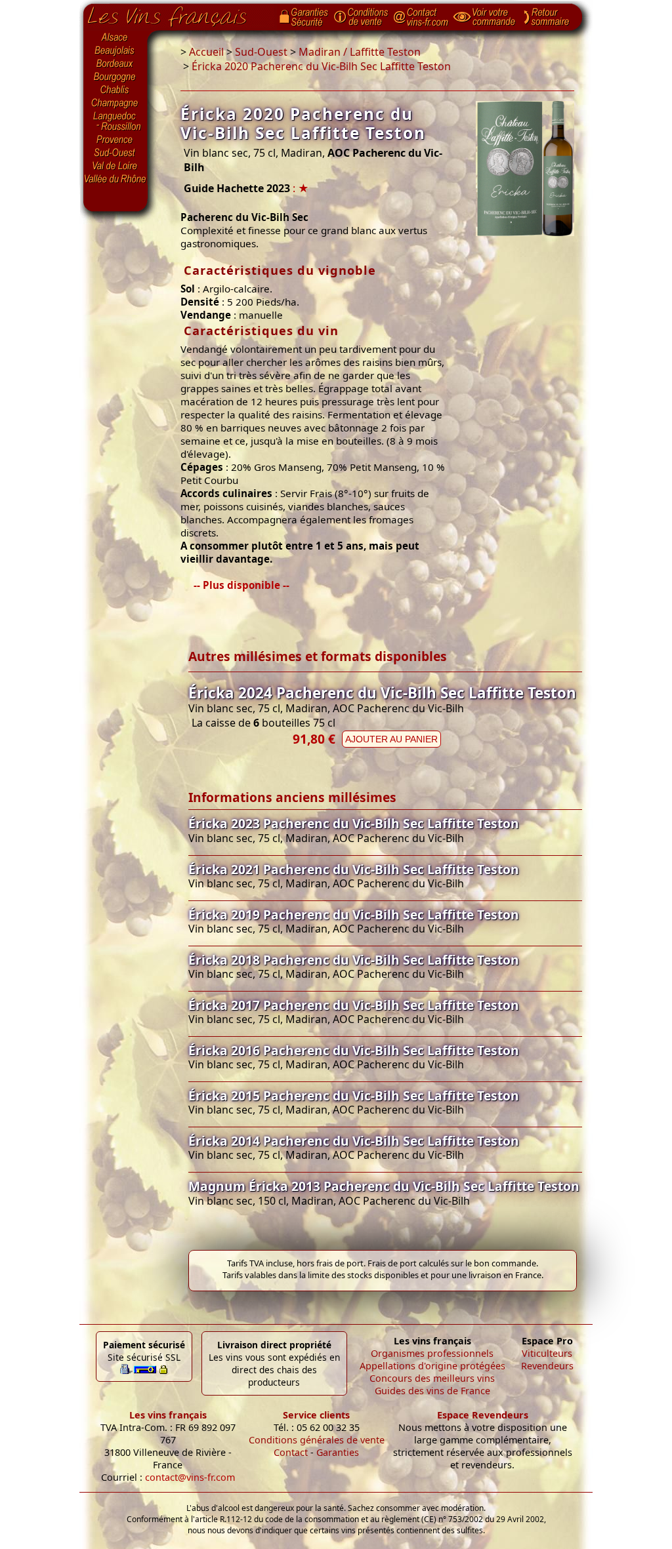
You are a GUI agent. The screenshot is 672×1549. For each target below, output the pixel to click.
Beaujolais (115, 51)
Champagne (115, 103)
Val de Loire (115, 166)
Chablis (115, 90)
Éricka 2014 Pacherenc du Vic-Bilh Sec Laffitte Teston (353, 1141)
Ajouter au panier (391, 739)
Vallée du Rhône (115, 179)
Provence (115, 139)
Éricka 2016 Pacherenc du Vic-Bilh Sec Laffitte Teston (353, 1050)
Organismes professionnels (432, 1353)
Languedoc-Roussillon (115, 121)
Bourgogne (115, 77)
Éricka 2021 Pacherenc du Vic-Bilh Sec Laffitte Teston (353, 869)
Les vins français (168, 1415)
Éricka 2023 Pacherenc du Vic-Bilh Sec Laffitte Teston (353, 823)
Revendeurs (547, 1365)
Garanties (337, 1452)
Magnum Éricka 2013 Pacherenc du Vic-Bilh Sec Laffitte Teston (383, 1186)
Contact (291, 1452)
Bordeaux (115, 64)
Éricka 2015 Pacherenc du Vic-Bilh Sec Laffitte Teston (353, 1095)
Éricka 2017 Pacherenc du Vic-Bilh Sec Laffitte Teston (353, 1005)
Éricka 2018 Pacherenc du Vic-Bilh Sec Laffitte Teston (353, 960)
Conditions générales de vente (317, 1440)
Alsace (115, 37)
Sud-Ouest (115, 153)
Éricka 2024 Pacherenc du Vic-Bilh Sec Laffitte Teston (382, 693)
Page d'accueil (176, 14)
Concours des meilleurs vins (432, 1378)
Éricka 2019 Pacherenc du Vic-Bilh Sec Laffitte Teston (353, 914)
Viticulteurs (547, 1353)
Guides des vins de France (432, 1390)
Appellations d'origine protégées (432, 1365)
